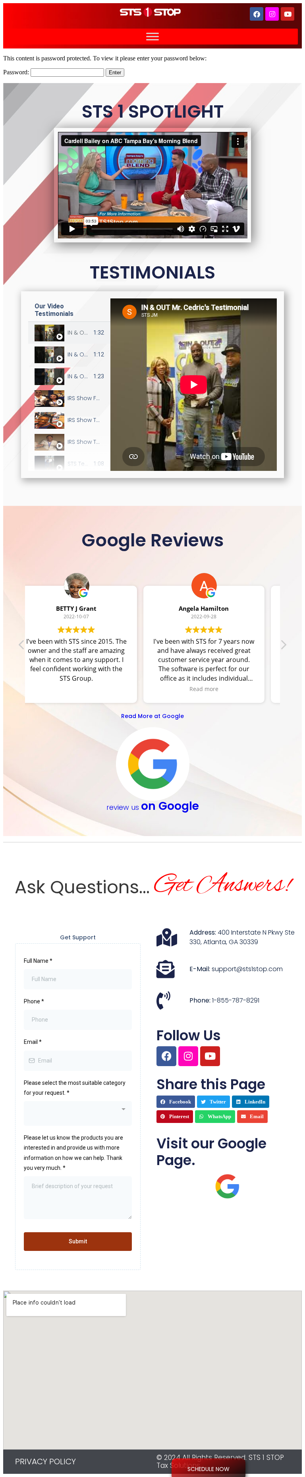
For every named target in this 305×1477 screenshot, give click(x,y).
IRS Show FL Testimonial (100, 398)
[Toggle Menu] (152, 36)
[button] (175, 1102)
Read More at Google (152, 716)
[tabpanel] (193, 384)
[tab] (69, 333)
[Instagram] (272, 14)
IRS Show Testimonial (97, 420)
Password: (17, 72)
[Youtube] (287, 14)
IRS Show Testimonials (98, 442)
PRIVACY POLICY (45, 1461)
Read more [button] (88, 689)
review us (152, 807)
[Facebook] (256, 14)
